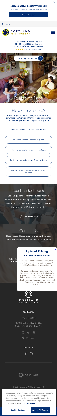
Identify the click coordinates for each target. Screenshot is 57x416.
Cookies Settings (18, 410)
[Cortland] (28, 375)
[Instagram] (31, 353)
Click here (35, 9)
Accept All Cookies (40, 410)
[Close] (52, 393)
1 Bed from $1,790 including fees (28, 42)
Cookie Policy (29, 403)
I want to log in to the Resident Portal (28, 129)
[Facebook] (25, 353)
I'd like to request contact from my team (28, 160)
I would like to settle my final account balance (28, 171)
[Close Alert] (54, 2)
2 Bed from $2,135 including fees (28, 44)
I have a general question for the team (28, 150)
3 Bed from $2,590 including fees (28, 46)
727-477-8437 (28, 318)
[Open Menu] (53, 32)
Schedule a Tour (28, 15)
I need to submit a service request (28, 139)
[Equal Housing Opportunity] (23, 332)
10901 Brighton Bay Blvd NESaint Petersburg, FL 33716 (28, 324)
